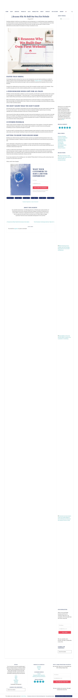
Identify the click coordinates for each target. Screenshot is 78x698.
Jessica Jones (38, 80)
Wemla (39, 5)
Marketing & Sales (62, 140)
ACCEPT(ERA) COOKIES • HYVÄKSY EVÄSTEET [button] (64, 696)
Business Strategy (62, 136)
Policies (16, 683)
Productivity (60, 142)
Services (39, 667)
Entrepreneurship (61, 139)
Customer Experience (27, 201)
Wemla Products (61, 147)
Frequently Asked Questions (39, 675)
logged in (16, 228)
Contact (39, 673)
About (16, 677)
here (63, 119)
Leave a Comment (34, 201)
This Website (61, 143)
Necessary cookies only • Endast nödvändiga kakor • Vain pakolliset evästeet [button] (40, 696)
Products (39, 666)
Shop (39, 669)
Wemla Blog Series (62, 145)
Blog (16, 678)
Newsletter (16, 680)
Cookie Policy (23, 696)
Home (16, 676)
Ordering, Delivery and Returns (39, 676)
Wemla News (61, 146)
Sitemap (16, 681)
